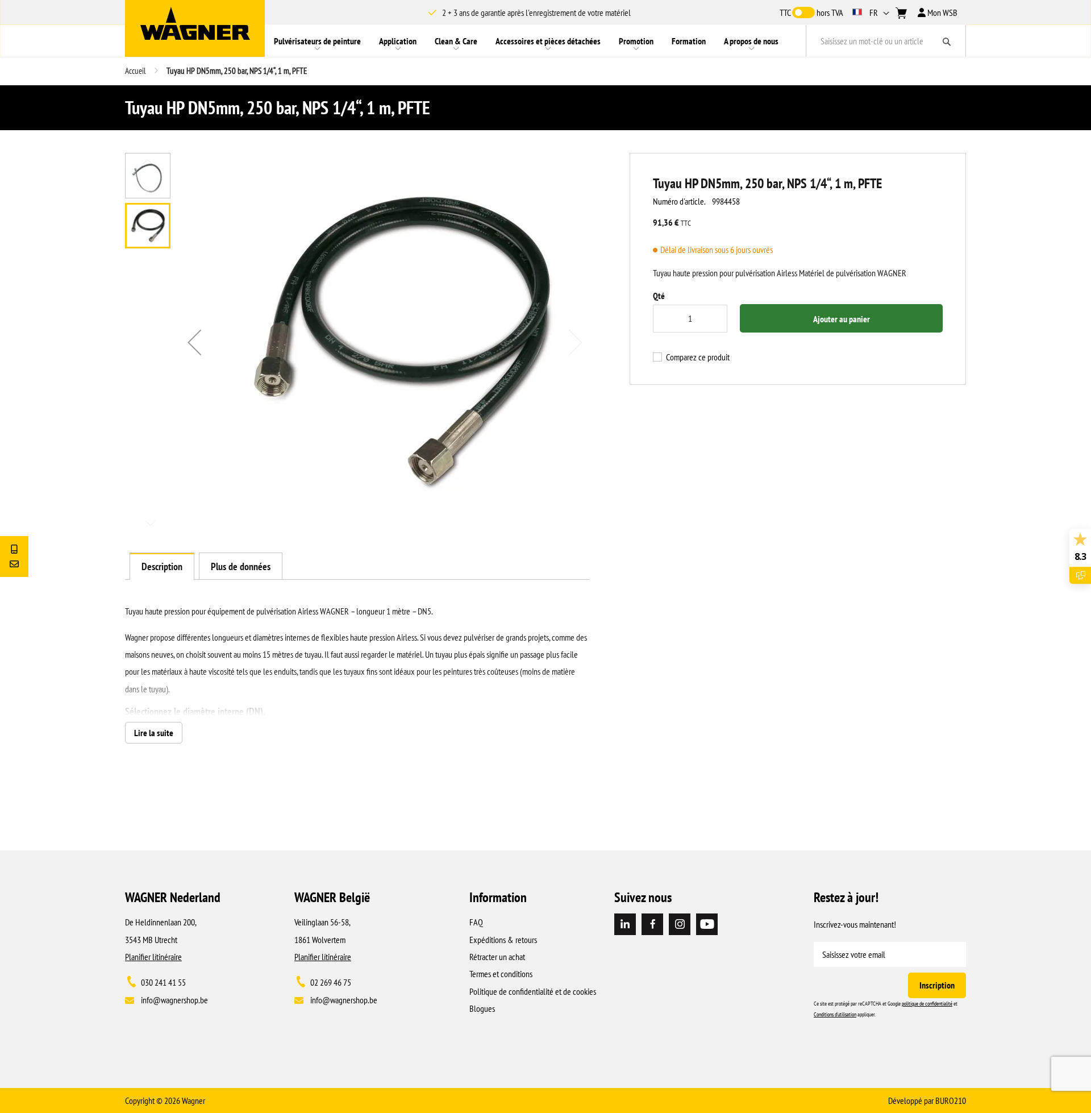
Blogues (482, 1008)
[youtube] (707, 924)
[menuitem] (317, 41)
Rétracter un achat (497, 956)
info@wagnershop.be (174, 1000)
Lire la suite (153, 732)
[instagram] (679, 924)
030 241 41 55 (163, 982)
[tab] (162, 566)
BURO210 (950, 1100)
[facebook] (652, 924)
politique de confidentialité (927, 1003)
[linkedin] (625, 924)
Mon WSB (941, 12)
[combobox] (886, 41)
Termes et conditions (500, 973)
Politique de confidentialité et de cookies (532, 991)
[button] (872, 12)
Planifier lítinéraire (153, 956)
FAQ (476, 922)
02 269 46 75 (330, 982)
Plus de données (240, 566)
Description (161, 566)
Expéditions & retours (503, 939)
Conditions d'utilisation (835, 1014)
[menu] (535, 41)
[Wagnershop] (195, 23)
